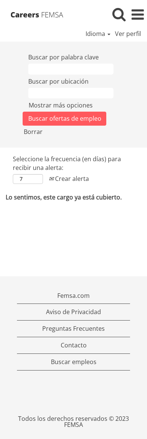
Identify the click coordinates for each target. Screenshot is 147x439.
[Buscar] (118, 14)
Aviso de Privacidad (73, 312)
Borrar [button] (33, 132)
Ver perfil (128, 33)
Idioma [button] (96, 33)
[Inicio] (39, 14)
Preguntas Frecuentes (73, 328)
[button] (137, 14)
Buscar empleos (73, 362)
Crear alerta (71, 178)
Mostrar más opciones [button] (61, 105)
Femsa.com (73, 295)
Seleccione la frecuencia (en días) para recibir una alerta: (67, 163)
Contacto (74, 345)
